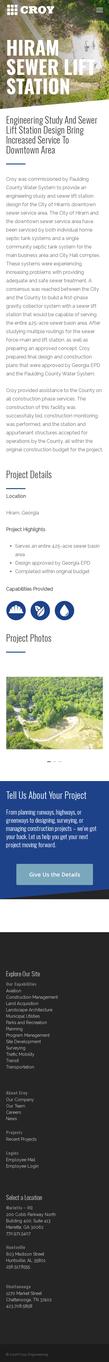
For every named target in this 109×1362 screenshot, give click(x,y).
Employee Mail (20, 1159)
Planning (14, 1028)
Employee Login (22, 1166)
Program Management (28, 1035)
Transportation (20, 1067)
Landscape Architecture (29, 1009)
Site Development (23, 1041)
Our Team (15, 1106)
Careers (13, 1112)
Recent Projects (21, 1139)
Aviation (13, 990)
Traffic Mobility (20, 1054)
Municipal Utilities (23, 1016)
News (11, 1118)
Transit (12, 1060)
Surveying (15, 1048)
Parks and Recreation (26, 1022)
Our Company (20, 1099)
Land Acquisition (22, 1003)
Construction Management (32, 997)
